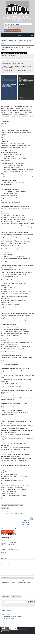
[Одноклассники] (4, 534)
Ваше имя (4, 552)
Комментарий (5, 564)
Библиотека (6, 620)
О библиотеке (7, 614)
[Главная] (17, 14)
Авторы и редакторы (9, 618)
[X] (9, 534)
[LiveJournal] (12, 534)
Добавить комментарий (9, 529)
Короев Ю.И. (5, 508)
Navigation (17, 35)
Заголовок (4, 558)
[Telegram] (14, 534)
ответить (11, 544)
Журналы (6, 623)
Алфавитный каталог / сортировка (13, 616)
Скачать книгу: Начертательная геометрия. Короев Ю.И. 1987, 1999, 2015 (25, 521)
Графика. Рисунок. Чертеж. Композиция (19, 40)
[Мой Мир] (7, 534)
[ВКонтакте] (2, 534)
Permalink (3, 545)
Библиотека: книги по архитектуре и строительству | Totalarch (17, 19)
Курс (9, 540)
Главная (3, 40)
